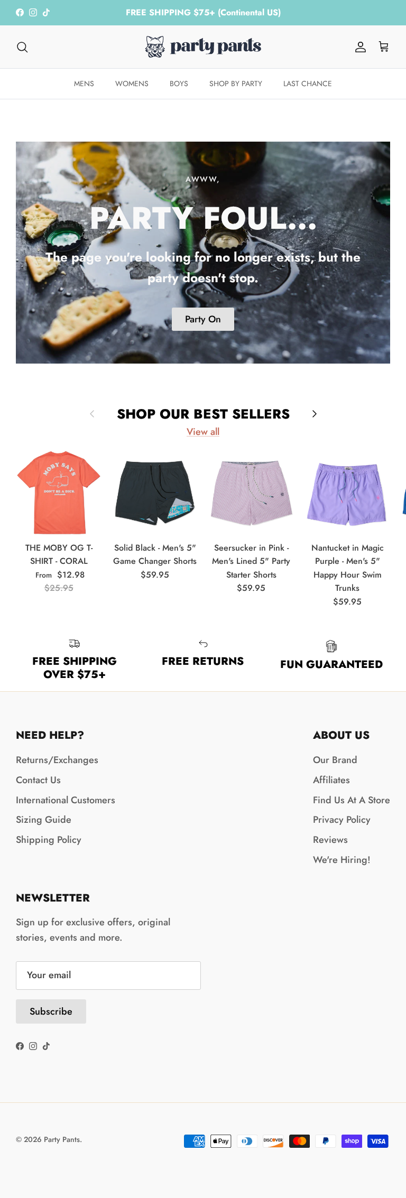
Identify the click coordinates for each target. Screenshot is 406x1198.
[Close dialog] (383, 462)
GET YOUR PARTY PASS (299, 660)
